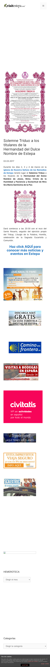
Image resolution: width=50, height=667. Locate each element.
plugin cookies (45, 663)
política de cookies (33, 661)
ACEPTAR (25, 665)
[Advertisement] (25, 38)
